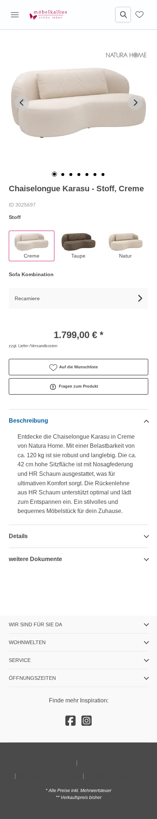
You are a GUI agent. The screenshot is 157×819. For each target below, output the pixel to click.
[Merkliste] (139, 14)
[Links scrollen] (22, 102)
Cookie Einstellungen (115, 776)
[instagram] (86, 721)
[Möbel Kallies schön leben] (48, 14)
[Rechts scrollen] (135, 102)
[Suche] (123, 14)
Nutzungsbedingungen (49, 776)
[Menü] (14, 14)
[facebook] (70, 721)
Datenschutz (97, 763)
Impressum (57, 763)
